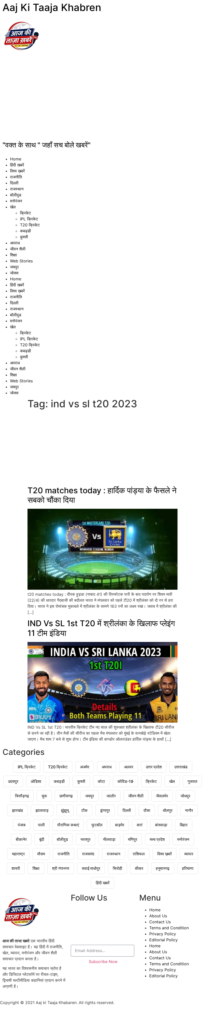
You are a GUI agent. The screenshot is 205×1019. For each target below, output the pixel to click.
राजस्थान (17, 188)
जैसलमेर (162, 795)
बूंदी (41, 839)
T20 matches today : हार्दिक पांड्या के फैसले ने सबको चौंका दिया (102, 495)
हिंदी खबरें (17, 164)
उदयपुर (13, 781)
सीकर (139, 868)
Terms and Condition (169, 927)
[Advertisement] (102, 99)
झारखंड (17, 810)
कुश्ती (24, 236)
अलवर (128, 766)
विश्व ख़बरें (17, 170)
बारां (139, 824)
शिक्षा (13, 254)
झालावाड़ (42, 810)
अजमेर (84, 766)
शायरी (16, 868)
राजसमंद (88, 853)
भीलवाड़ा (109, 839)
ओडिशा (36, 781)
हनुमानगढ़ (163, 868)
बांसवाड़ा (161, 824)
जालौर (111, 795)
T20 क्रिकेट (30, 224)
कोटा (101, 781)
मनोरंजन (16, 200)
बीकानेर (21, 839)
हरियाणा (188, 868)
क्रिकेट (25, 212)
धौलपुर (167, 810)
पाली (41, 824)
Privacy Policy (162, 933)
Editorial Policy (163, 939)
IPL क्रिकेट (29, 218)
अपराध (15, 242)
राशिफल (139, 853)
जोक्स (14, 272)
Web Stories (21, 260)
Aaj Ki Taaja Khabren (51, 7)
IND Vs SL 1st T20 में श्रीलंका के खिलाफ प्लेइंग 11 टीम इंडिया (101, 628)
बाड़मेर (119, 824)
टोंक (84, 810)
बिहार (184, 824)
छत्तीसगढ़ (66, 795)
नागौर (189, 810)
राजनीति (16, 176)
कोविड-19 (125, 781)
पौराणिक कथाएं (68, 824)
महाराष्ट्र (18, 853)
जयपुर (14, 266)
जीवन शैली (18, 248)
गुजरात (192, 781)
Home (15, 158)
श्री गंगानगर (60, 868)
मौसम (41, 853)
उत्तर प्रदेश (154, 766)
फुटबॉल (97, 824)
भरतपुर (85, 839)
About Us (158, 915)
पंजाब (22, 824)
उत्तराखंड (181, 766)
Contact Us (160, 921)
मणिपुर (132, 839)
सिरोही (117, 868)
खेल (13, 206)
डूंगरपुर (105, 810)
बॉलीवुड (15, 194)
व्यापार (188, 853)
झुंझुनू (65, 810)
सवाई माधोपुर (91, 868)
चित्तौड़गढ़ (22, 795)
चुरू (44, 795)
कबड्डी (25, 230)
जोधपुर (185, 795)
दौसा (147, 810)
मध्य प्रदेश (157, 839)
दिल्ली (14, 182)
